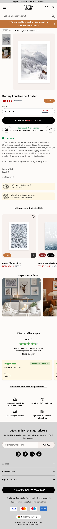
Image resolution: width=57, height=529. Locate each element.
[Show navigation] (4, 8)
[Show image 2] (6, 52)
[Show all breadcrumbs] (5, 30)
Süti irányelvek (43, 498)
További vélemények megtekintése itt (28, 386)
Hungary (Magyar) (29, 517)
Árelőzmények (8, 177)
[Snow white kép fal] (21, 297)
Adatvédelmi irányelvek (35, 502)
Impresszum (16, 502)
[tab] (46, 7)
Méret (5, 106)
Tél (13, 31)
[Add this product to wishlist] (50, 129)
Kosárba (29, 120)
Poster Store (34, 522)
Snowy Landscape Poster (28, 31)
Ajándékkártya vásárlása (30, 490)
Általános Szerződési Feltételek (21, 498)
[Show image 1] (6, 39)
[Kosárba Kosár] (33, 255)
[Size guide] (6, 129)
